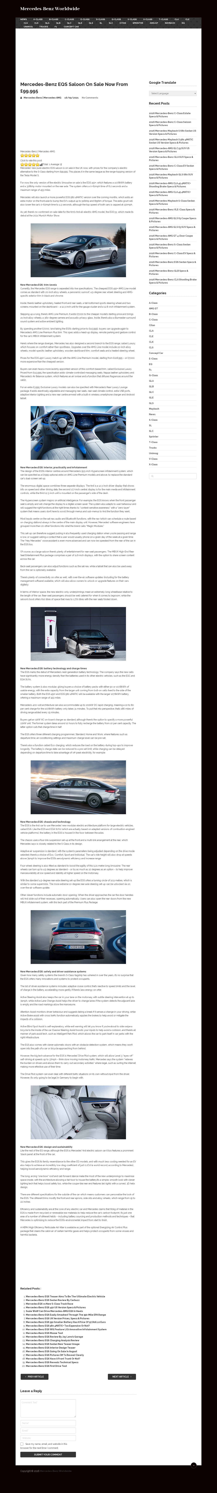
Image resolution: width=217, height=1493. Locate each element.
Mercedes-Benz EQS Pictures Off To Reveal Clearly (55, 1355)
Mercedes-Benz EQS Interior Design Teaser (50, 1347)
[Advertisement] (108, 52)
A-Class (37, 19)
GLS (91, 23)
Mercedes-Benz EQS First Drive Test (46, 1366)
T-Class (163, 19)
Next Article (120, 1376)
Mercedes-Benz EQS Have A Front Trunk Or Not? (53, 1358)
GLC (69, 23)
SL (101, 23)
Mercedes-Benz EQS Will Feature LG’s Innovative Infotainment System (66, 1329)
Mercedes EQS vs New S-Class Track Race (49, 1304)
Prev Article (35, 1376)
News (23, 19)
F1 (56, 26)
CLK (36, 23)
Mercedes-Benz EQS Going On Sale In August (51, 1351)
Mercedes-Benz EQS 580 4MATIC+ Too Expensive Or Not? (58, 1325)
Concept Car (71, 26)
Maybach (170, 23)
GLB (58, 23)
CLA (177, 19)
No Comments (90, 98)
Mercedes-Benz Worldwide (50, 8)
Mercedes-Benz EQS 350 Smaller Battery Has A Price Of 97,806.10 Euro (66, 1322)
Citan (122, 23)
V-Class (132, 19)
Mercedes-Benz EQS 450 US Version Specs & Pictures (56, 1307)
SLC (111, 23)
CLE (187, 19)
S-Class (100, 19)
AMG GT (154, 23)
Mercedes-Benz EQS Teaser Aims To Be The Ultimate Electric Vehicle (65, 1296)
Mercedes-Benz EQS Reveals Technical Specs (52, 1362)
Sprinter (138, 23)
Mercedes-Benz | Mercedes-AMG (42, 97)
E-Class (85, 19)
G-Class (116, 19)
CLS (26, 23)
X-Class (147, 19)
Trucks (43, 26)
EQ (183, 23)
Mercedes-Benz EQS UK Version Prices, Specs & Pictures (57, 1318)
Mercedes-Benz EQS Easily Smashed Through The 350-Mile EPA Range (66, 1315)
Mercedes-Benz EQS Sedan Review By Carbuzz (53, 1300)
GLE (80, 23)
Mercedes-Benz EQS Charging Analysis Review (52, 1340)
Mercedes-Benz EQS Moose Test (44, 1333)
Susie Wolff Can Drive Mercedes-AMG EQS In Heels (54, 1311)
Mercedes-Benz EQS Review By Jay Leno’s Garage (54, 1336)
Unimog (28, 26)
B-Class (53, 19)
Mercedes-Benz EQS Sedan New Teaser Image (53, 1344)
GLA (47, 23)
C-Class (69, 19)
